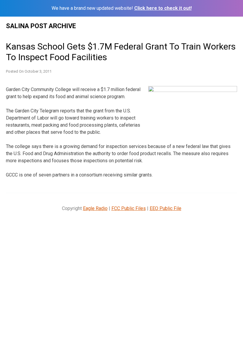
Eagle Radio (95, 208)
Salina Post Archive (41, 26)
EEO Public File (165, 208)
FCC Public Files (128, 208)
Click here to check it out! (163, 8)
